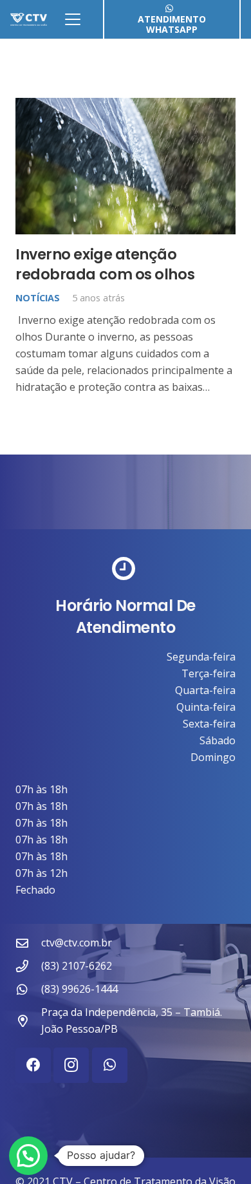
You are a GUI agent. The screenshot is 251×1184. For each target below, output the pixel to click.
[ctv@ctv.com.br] (28, 943)
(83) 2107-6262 (76, 966)
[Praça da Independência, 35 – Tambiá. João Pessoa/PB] (28, 1021)
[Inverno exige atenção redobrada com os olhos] (125, 166)
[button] (73, 19)
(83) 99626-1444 (79, 989)
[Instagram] (71, 1065)
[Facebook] (33, 1065)
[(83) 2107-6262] (28, 966)
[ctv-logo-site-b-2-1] (28, 19)
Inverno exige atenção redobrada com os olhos (104, 264)
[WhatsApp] (109, 1065)
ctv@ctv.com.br (76, 942)
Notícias (37, 298)
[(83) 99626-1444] (28, 989)
